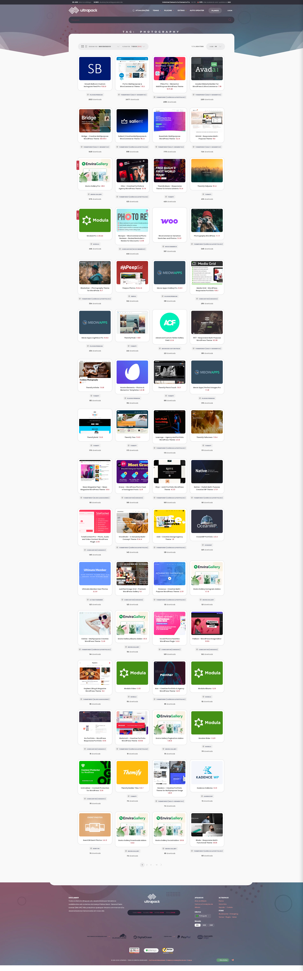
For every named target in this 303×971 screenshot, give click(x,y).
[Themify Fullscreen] (207, 425)
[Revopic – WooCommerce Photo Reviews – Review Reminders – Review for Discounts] (132, 226)
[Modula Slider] (207, 726)
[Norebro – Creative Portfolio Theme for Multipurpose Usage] (169, 778)
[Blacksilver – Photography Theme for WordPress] (95, 277)
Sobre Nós (223, 904)
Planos (221, 901)
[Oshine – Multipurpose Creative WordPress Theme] (95, 628)
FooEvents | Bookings (182, 2)
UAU (229, 2)
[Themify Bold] (95, 425)
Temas (221, 917)
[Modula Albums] (207, 676)
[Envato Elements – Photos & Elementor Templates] (132, 377)
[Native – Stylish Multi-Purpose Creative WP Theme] (207, 476)
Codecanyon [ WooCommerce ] (133, 249)
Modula (96, 244)
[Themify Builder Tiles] (132, 776)
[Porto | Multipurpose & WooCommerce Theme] (132, 73)
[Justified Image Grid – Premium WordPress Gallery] (132, 578)
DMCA (190, 960)
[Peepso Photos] (132, 276)
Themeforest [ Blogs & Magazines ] (96, 498)
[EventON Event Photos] (95, 828)
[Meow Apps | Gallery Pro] (169, 276)
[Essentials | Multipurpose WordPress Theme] (169, 125)
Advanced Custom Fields (171, 349)
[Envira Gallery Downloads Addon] (132, 829)
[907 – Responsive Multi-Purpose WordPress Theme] (207, 327)
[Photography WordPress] (207, 224)
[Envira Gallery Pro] (95, 174)
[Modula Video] (132, 676)
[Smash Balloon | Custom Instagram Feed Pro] (95, 73)
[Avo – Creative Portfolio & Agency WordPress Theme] (169, 678)
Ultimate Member (96, 600)
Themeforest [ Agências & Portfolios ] (170, 97)
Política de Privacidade (157, 960)
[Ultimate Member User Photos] (95, 578)
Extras (234, 917)
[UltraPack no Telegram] (232, 960)
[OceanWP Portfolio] (207, 525)
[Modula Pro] (95, 224)
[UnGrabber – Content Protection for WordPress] (95, 777)
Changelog (233, 914)
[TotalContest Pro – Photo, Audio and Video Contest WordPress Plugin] (95, 527)
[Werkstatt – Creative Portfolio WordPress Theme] (132, 727)
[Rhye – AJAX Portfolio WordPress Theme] (169, 476)
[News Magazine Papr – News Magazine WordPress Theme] (95, 476)
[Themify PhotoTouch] (169, 375)
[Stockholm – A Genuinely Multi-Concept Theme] (132, 526)
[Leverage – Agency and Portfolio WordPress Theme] (169, 426)
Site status (223, 960)
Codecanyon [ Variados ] (208, 299)
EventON (96, 848)
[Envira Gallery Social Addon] (169, 828)
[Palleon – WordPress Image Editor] (207, 628)
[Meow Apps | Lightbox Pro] (95, 326)
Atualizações (223, 914)
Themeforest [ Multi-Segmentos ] (133, 95)
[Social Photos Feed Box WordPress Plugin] (169, 628)
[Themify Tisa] (132, 425)
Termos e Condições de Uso (176, 960)
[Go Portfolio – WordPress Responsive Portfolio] (95, 727)
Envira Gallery (96, 194)
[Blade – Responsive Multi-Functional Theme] (207, 829)
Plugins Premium (96, 95)
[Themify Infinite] (95, 375)
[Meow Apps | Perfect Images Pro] (207, 377)
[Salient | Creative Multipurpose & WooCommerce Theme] (132, 125)
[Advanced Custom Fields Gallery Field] (169, 327)
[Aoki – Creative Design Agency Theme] (169, 526)
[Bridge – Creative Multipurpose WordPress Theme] (95, 125)
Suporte (222, 907)
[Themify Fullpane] (207, 174)
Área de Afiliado (201, 901)
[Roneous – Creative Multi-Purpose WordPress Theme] (169, 578)
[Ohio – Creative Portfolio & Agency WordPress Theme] (132, 175)
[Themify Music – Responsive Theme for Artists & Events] (169, 175)
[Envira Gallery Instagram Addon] (207, 578)
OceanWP (208, 545)
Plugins (228, 917)
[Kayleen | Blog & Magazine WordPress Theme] (95, 678)
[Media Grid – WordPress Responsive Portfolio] (207, 277)
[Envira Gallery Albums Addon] (132, 626)
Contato (230, 907)
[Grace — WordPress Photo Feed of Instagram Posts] (132, 476)
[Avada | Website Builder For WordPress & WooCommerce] (207, 73)
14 (156, 865)
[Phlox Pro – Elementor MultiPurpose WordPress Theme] (169, 74)
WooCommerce (171, 247)
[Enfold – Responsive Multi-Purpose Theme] (207, 125)
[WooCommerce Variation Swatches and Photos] (169, 225)
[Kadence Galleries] (207, 776)
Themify (171, 197)
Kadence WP (208, 796)
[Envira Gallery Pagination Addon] (169, 727)
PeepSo (133, 296)
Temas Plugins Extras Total (154, 913)
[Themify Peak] (132, 326)
